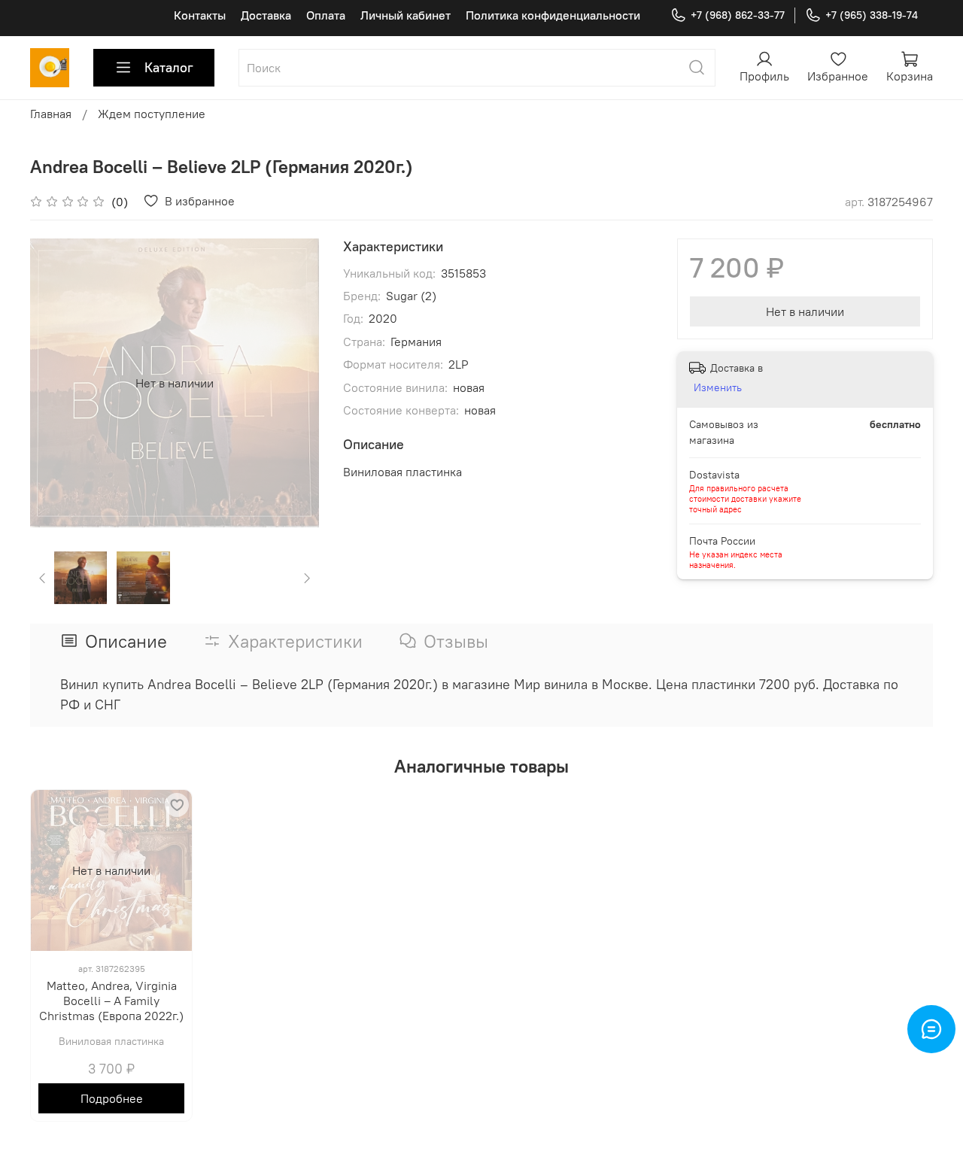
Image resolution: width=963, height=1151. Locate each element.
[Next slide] (295, 383)
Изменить (718, 387)
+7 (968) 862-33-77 (738, 15)
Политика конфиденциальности (553, 15)
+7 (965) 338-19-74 (871, 15)
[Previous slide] (54, 383)
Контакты (200, 15)
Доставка (266, 15)
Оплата (325, 15)
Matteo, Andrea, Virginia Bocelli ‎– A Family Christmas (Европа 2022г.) (111, 1000)
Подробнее (112, 1098)
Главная (50, 113)
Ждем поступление (151, 113)
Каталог (168, 67)
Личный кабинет (405, 15)
